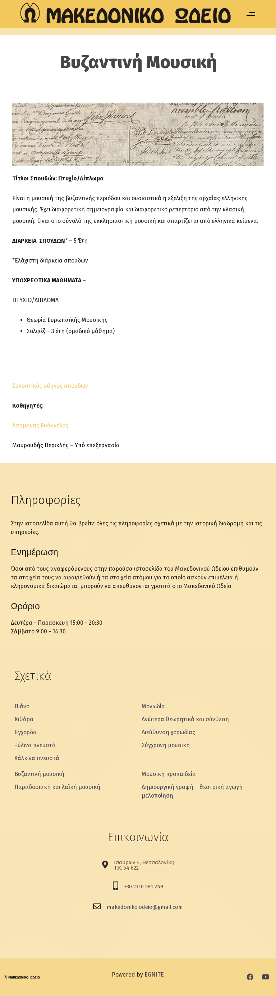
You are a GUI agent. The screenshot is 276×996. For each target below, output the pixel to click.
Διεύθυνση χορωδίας (168, 732)
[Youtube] (265, 976)
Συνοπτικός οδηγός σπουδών (50, 385)
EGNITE (154, 974)
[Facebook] (250, 976)
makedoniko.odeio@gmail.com (145, 907)
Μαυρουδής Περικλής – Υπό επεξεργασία (66, 445)
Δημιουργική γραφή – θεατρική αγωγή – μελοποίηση (194, 791)
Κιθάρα (23, 719)
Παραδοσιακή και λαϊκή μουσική (57, 787)
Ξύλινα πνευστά (35, 745)
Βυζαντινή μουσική (39, 774)
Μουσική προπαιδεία (169, 774)
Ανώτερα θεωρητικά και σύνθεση (185, 719)
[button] (251, 14)
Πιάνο (21, 706)
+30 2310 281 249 (143, 886)
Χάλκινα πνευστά (36, 758)
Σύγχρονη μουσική (166, 745)
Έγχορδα (25, 732)
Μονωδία (153, 706)
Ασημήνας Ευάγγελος (40, 425)
